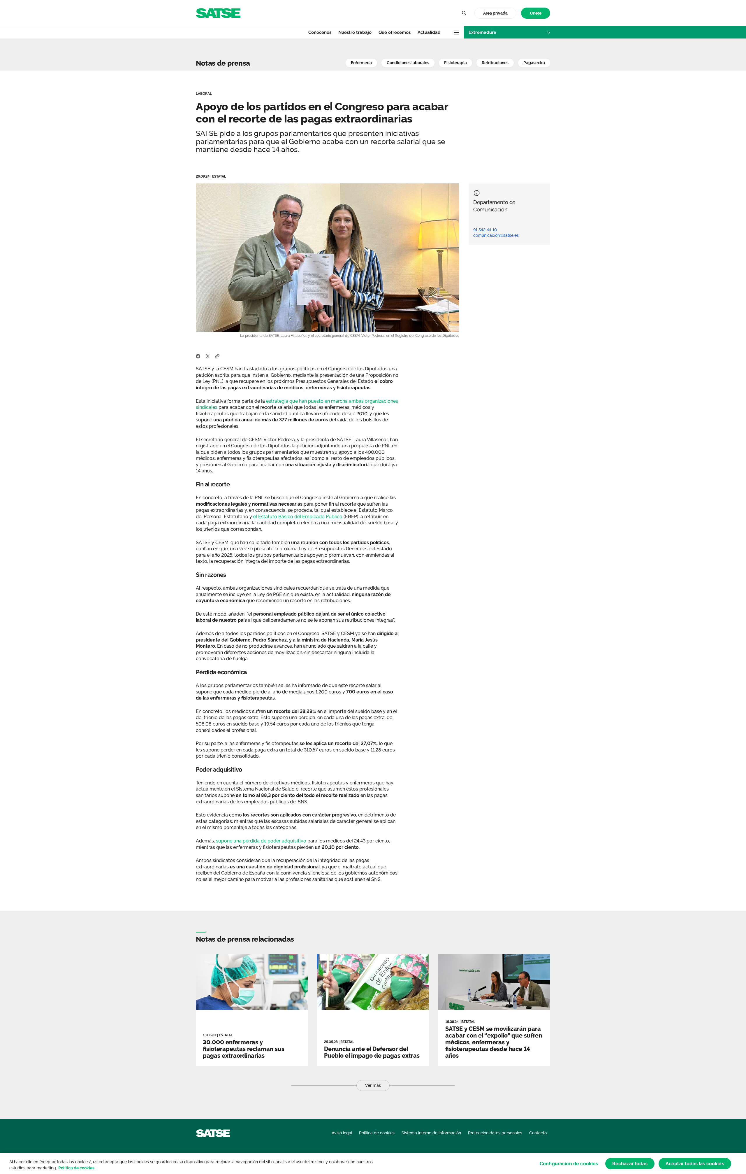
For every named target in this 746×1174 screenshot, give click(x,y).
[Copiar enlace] (217, 355)
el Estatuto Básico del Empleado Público (297, 516)
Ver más (373, 1085)
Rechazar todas (630, 1163)
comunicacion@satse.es (496, 235)
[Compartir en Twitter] (207, 355)
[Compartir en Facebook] (198, 355)
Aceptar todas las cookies (695, 1163)
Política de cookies (76, 1168)
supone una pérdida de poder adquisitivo (261, 841)
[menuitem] (535, 13)
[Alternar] (464, 13)
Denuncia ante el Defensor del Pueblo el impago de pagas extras (372, 1052)
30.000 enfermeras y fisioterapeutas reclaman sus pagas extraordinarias (243, 1049)
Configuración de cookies (569, 1163)
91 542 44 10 (485, 229)
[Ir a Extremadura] (218, 12)
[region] (373, 1163)
